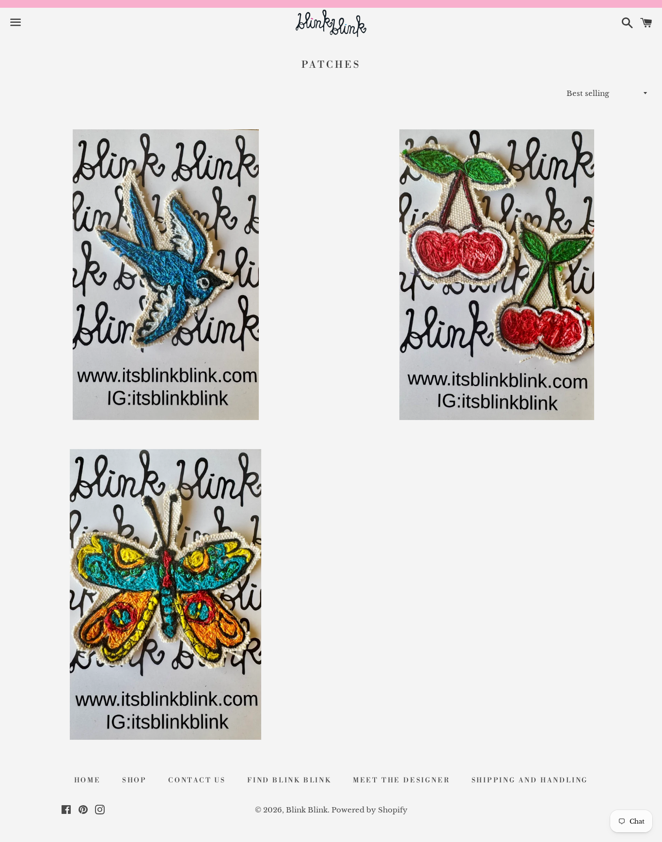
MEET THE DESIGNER (401, 780)
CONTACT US (197, 780)
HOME (87, 780)
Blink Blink (307, 809)
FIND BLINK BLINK (289, 780)
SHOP (134, 780)
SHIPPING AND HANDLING (530, 780)
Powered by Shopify (369, 809)
